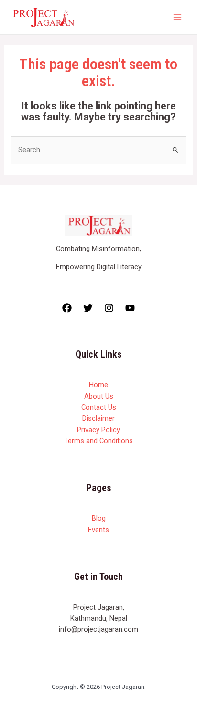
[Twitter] (88, 308)
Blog (99, 518)
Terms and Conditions (98, 440)
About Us (98, 396)
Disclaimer (98, 418)
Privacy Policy (98, 429)
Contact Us (98, 407)
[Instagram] (109, 308)
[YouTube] (130, 308)
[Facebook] (67, 308)
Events (98, 529)
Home (98, 385)
